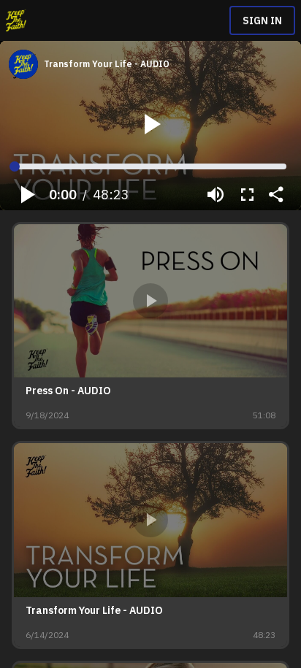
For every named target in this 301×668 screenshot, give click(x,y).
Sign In (262, 20)
